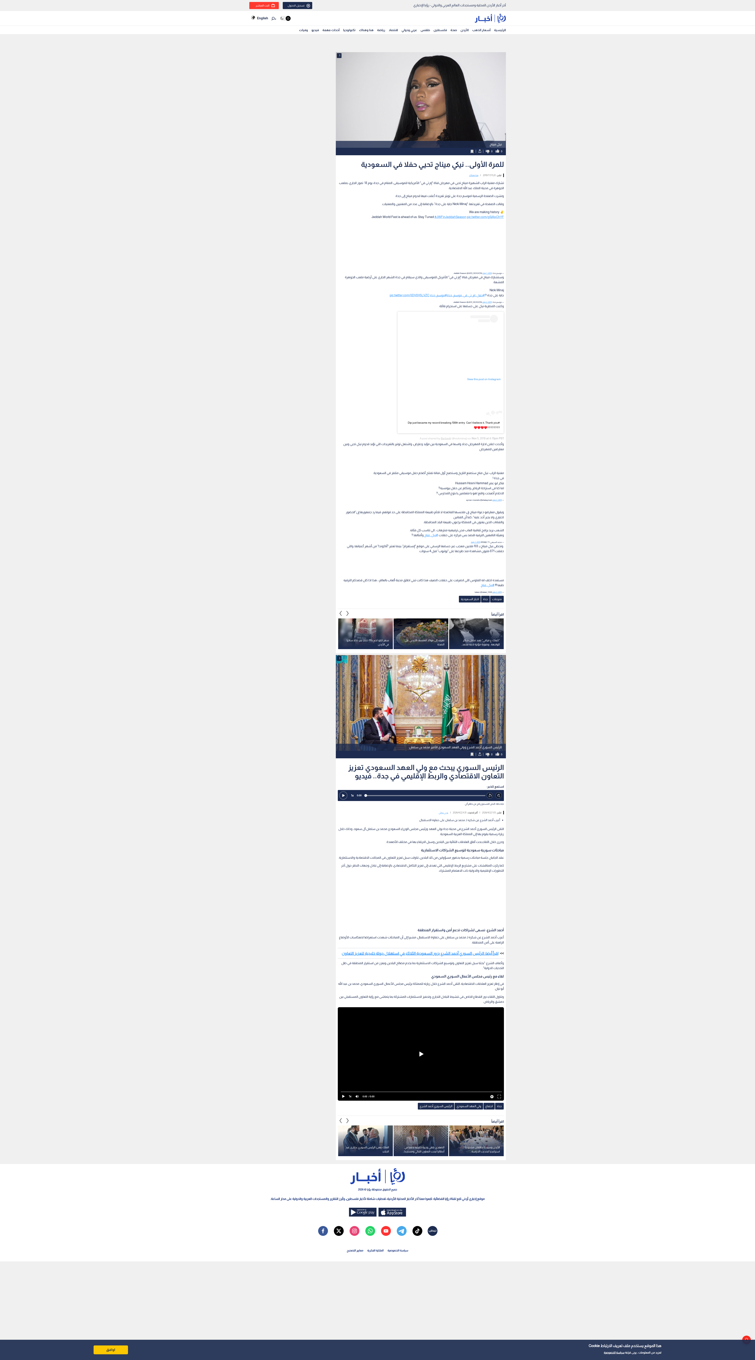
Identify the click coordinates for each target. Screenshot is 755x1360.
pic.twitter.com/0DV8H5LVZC (409, 295)
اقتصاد (393, 30)
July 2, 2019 (487, 302)
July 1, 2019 (487, 273)
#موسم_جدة (438, 295)
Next (341, 613)
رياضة (381, 30)
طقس (425, 30)
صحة (453, 30)
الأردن (464, 30)
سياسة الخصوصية (614, 1352)
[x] (339, 1231)
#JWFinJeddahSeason (450, 217)
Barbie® (446, 438)
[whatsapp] (370, 1231)
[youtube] (386, 1231)
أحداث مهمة (331, 30)
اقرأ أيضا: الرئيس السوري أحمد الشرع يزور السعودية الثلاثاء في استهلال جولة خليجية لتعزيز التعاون (420, 953)
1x (352, 795)
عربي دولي (443, 812)
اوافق (110, 1350)
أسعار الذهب (481, 30)
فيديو (315, 30)
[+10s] (498, 795)
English (262, 18)
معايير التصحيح (355, 1250)
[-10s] (489, 795)
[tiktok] (417, 1231)
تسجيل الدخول (296, 5)
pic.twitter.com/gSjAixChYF (485, 217)
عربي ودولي (409, 30)
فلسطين (440, 30)
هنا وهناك (366, 30)
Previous (348, 613)
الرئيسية (500, 30)
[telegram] (402, 1231)
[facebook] (323, 1231)
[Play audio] (343, 795)
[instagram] (354, 1231)
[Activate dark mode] (285, 18)
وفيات (303, 30)
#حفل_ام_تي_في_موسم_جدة (466, 295)
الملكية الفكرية (375, 1250)
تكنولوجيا (349, 30)
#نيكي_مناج (431, 535)
